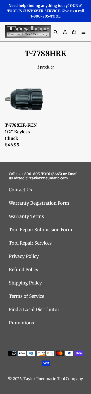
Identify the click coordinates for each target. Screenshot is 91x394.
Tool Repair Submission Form (40, 229)
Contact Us (20, 189)
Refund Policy (23, 269)
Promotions (21, 322)
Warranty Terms (26, 216)
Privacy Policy (24, 256)
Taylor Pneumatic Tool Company (53, 378)
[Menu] (83, 31)
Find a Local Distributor (34, 309)
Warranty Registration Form (39, 203)
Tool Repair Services (30, 243)
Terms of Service (26, 296)
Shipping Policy (25, 283)
